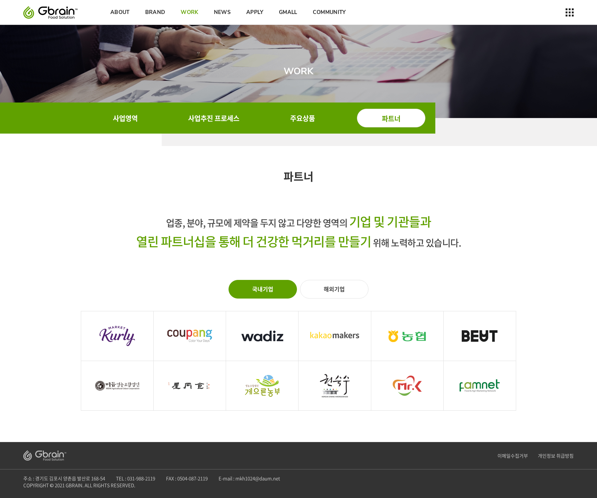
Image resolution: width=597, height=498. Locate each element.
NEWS (222, 12)
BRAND (155, 12)
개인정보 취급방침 (556, 455)
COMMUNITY (329, 12)
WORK (189, 12)
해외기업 (334, 289)
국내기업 (262, 289)
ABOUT (120, 12)
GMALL (288, 12)
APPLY (254, 12)
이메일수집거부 (512, 455)
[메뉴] (570, 12)
